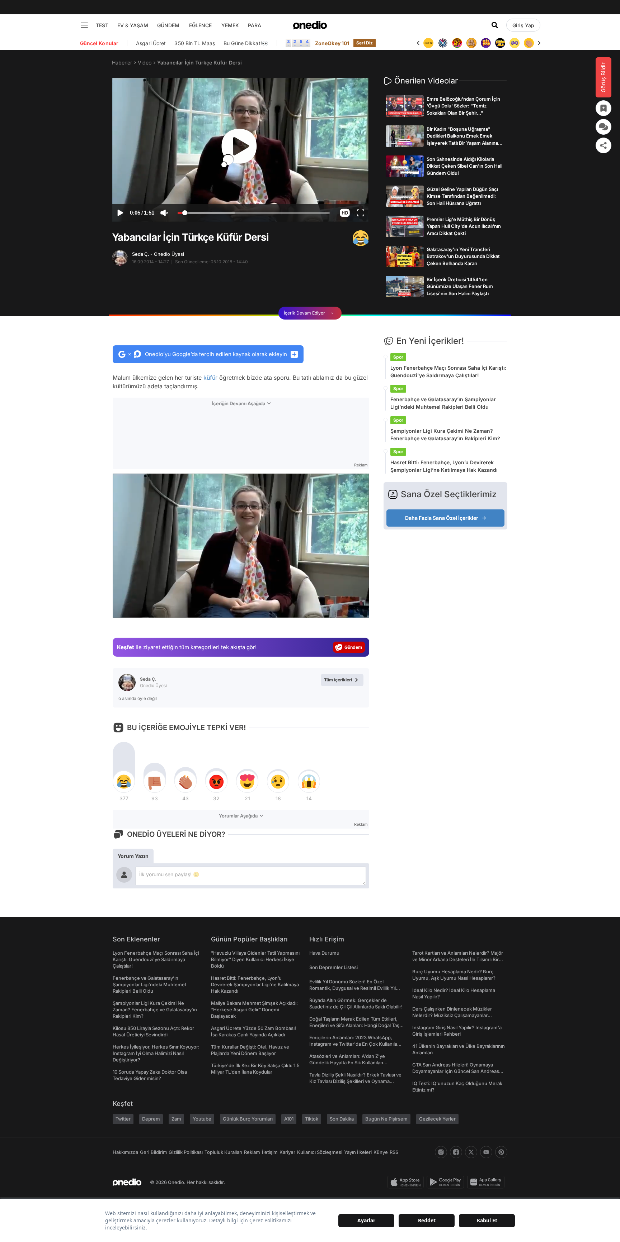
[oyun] (500, 43)
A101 (288, 1119)
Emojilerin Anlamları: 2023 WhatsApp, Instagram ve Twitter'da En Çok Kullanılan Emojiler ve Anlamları (354, 1044)
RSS (394, 1152)
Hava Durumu (324, 953)
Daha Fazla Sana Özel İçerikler (441, 518)
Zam (176, 1119)
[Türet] (443, 43)
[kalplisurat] (529, 43)
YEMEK (230, 25)
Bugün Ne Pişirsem (386, 1119)
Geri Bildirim (153, 1152)
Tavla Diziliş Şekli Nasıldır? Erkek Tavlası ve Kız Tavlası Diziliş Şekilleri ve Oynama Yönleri (355, 1081)
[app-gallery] (487, 1182)
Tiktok (311, 1119)
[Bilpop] (471, 43)
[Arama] (494, 25)
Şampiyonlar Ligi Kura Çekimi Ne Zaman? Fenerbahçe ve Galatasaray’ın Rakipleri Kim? (445, 434)
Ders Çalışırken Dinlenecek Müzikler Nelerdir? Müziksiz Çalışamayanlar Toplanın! (452, 1015)
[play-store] (447, 1182)
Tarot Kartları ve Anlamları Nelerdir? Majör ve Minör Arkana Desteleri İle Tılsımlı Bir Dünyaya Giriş (457, 959)
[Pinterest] (501, 1152)
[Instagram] (441, 1152)
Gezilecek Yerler (437, 1119)
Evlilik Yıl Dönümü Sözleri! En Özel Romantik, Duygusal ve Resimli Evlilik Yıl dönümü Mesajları (352, 988)
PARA (254, 25)
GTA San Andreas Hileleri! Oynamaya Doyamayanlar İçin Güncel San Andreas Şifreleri (455, 1071)
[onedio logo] (310, 25)
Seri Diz (364, 42)
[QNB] (428, 43)
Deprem (151, 1119)
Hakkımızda (125, 1152)
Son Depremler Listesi (333, 967)
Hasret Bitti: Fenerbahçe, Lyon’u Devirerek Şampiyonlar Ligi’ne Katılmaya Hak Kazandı (444, 466)
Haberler (122, 62)
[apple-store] (407, 1182)
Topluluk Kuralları (223, 1152)
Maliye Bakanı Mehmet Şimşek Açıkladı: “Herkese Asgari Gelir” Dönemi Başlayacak (254, 1009)
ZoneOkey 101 (332, 43)
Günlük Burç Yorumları (248, 1119)
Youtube (202, 1119)
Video (144, 62)
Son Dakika (342, 1119)
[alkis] (514, 43)
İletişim (270, 1152)
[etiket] (360, 238)
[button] (344, 213)
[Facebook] (456, 1152)
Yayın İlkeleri (358, 1152)
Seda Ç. (158, 254)
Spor (398, 357)
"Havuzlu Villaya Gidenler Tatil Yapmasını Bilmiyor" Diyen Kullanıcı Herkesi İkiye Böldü (255, 959)
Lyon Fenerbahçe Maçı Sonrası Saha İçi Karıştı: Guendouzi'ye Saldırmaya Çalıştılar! (448, 371)
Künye (381, 1152)
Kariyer (287, 1152)
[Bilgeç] (457, 43)
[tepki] (124, 782)
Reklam (252, 1152)
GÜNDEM (168, 25)
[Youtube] (486, 1152)
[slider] (254, 214)
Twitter (123, 1119)
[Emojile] (486, 43)
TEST (102, 25)
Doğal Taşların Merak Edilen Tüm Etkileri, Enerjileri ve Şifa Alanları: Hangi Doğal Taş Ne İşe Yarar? (354, 1025)
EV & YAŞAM (132, 25)
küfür (210, 377)
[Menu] (84, 25)
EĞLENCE (200, 25)
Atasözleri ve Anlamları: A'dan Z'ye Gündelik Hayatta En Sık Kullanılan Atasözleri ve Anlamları (347, 1062)
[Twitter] (471, 1152)
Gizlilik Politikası (186, 1152)
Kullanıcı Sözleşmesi (319, 1152)
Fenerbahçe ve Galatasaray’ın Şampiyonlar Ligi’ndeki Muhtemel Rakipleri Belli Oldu (443, 403)
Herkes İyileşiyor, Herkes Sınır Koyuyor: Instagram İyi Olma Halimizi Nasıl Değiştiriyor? (156, 1053)
